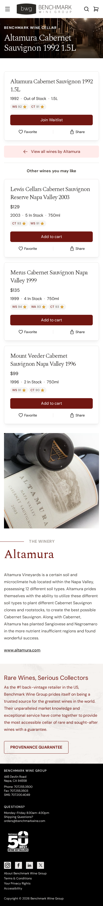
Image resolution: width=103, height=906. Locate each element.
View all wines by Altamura (55, 151)
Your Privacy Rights (17, 883)
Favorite (30, 132)
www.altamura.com (22, 650)
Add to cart (51, 236)
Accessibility (13, 888)
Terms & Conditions (18, 878)
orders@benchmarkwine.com (24, 821)
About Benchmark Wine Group (25, 873)
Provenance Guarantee (36, 747)
